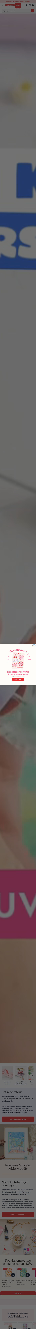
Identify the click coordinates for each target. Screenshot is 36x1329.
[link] (18, 664)
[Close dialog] (34, 645)
